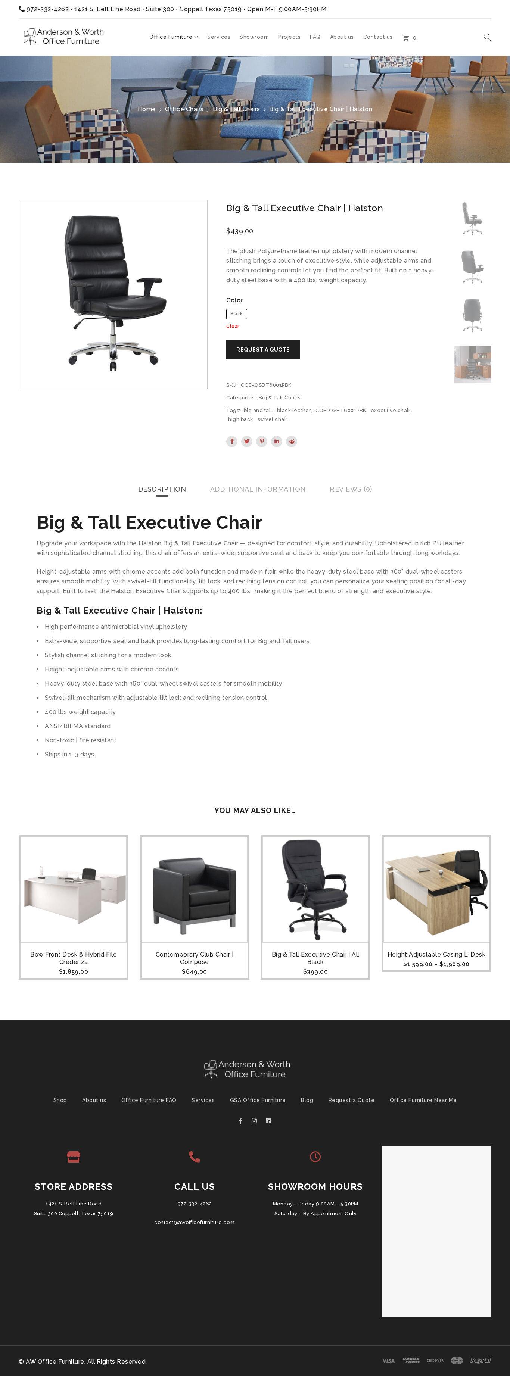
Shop (60, 1100)
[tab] (162, 489)
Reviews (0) (351, 489)
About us (94, 1100)
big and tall (258, 410)
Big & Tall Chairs (236, 109)
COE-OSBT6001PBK (340, 410)
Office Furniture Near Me (423, 1100)
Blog (307, 1100)
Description (162, 489)
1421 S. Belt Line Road (74, 1204)
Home (147, 109)
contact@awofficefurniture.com (194, 1222)
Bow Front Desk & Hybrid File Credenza (73, 958)
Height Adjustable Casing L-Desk (437, 954)
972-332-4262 (48, 9)
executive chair (391, 410)
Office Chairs (184, 109)
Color (234, 300)
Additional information (258, 489)
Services (203, 1100)
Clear (232, 326)
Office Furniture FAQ (149, 1100)
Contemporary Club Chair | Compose (195, 958)
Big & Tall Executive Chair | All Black (316, 958)
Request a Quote (352, 1100)
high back (240, 419)
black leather (294, 410)
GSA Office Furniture (258, 1100)
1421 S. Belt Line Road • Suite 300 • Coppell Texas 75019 (158, 9)
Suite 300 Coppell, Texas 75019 (73, 1213)
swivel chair (273, 419)
